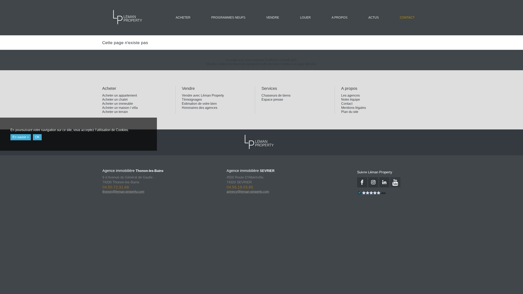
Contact (346, 103)
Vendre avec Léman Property (203, 95)
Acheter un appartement (119, 95)
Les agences (350, 95)
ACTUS (373, 17)
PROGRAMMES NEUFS (228, 17)
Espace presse (272, 99)
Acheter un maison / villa (120, 107)
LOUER (305, 17)
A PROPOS (340, 17)
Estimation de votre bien (199, 103)
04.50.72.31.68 (323, 187)
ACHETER (183, 17)
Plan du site (349, 112)
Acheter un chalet (114, 99)
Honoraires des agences (199, 107)
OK (37, 137)
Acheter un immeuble (117, 103)
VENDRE (272, 17)
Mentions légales (353, 107)
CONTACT (407, 17)
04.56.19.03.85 (198, 187)
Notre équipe (350, 99)
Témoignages (192, 99)
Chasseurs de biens (276, 95)
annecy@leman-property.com (206, 191)
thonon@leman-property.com (82, 191)
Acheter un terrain (115, 112)
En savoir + (20, 137)
